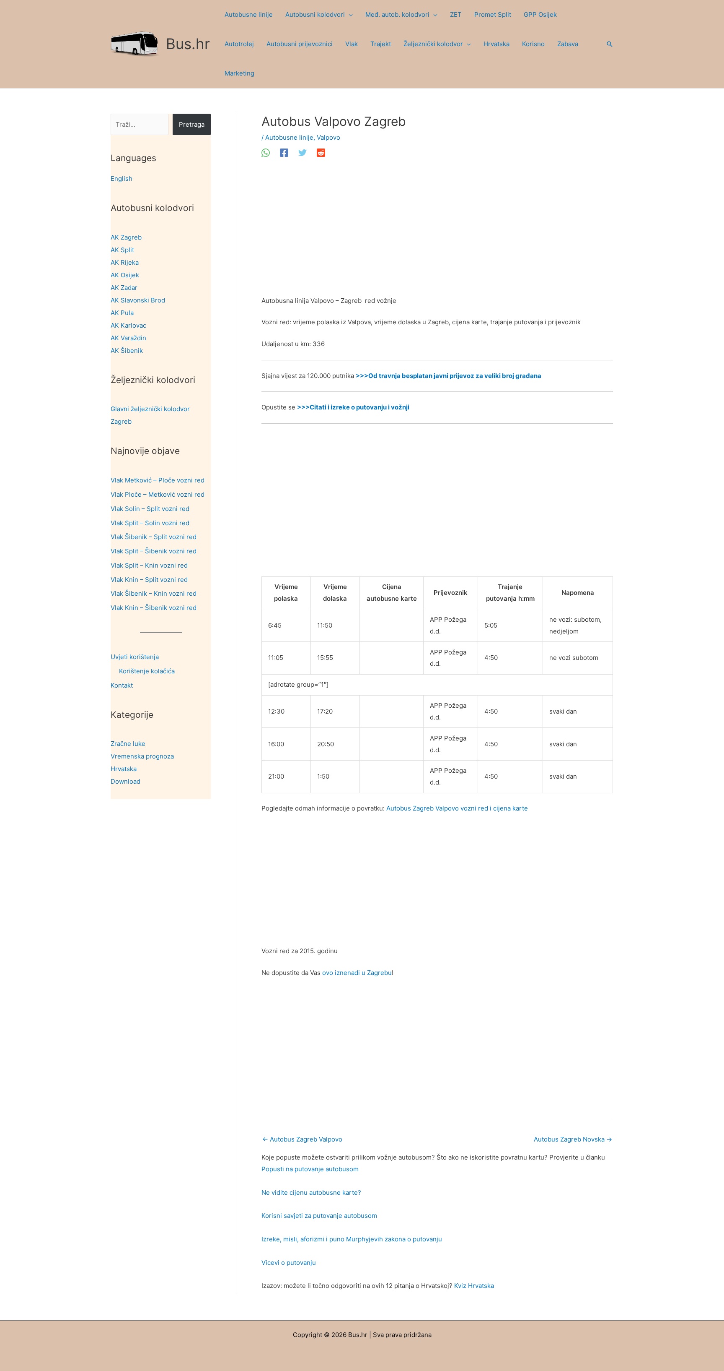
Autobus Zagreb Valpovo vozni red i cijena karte (457, 808)
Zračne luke (128, 744)
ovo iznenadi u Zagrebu (357, 973)
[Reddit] (321, 152)
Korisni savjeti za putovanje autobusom (319, 1216)
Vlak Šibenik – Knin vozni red (154, 593)
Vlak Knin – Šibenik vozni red (154, 608)
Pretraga (191, 124)
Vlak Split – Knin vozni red (149, 565)
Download (125, 781)
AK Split (122, 250)
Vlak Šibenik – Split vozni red (154, 537)
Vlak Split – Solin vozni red (150, 523)
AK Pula (122, 313)
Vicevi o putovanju (288, 1263)
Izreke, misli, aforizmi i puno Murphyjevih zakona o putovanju (351, 1239)
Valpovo (328, 137)
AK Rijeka (125, 262)
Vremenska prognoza (142, 756)
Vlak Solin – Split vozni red (150, 509)
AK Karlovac (128, 325)
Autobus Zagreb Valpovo (302, 1139)
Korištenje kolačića (147, 671)
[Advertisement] (437, 233)
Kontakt (122, 685)
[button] (349, 14)
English (121, 178)
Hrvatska (124, 769)
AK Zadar (124, 288)
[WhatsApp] (265, 152)
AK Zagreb (126, 237)
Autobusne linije (289, 137)
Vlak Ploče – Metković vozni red (157, 494)
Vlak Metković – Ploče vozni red (157, 480)
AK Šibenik (127, 350)
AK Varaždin (128, 338)
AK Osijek (125, 275)
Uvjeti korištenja (135, 657)
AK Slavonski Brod (138, 300)
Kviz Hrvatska (474, 1286)
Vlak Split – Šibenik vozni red (154, 551)
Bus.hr (188, 43)
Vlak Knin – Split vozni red (149, 580)
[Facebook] (284, 152)
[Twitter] (302, 152)
